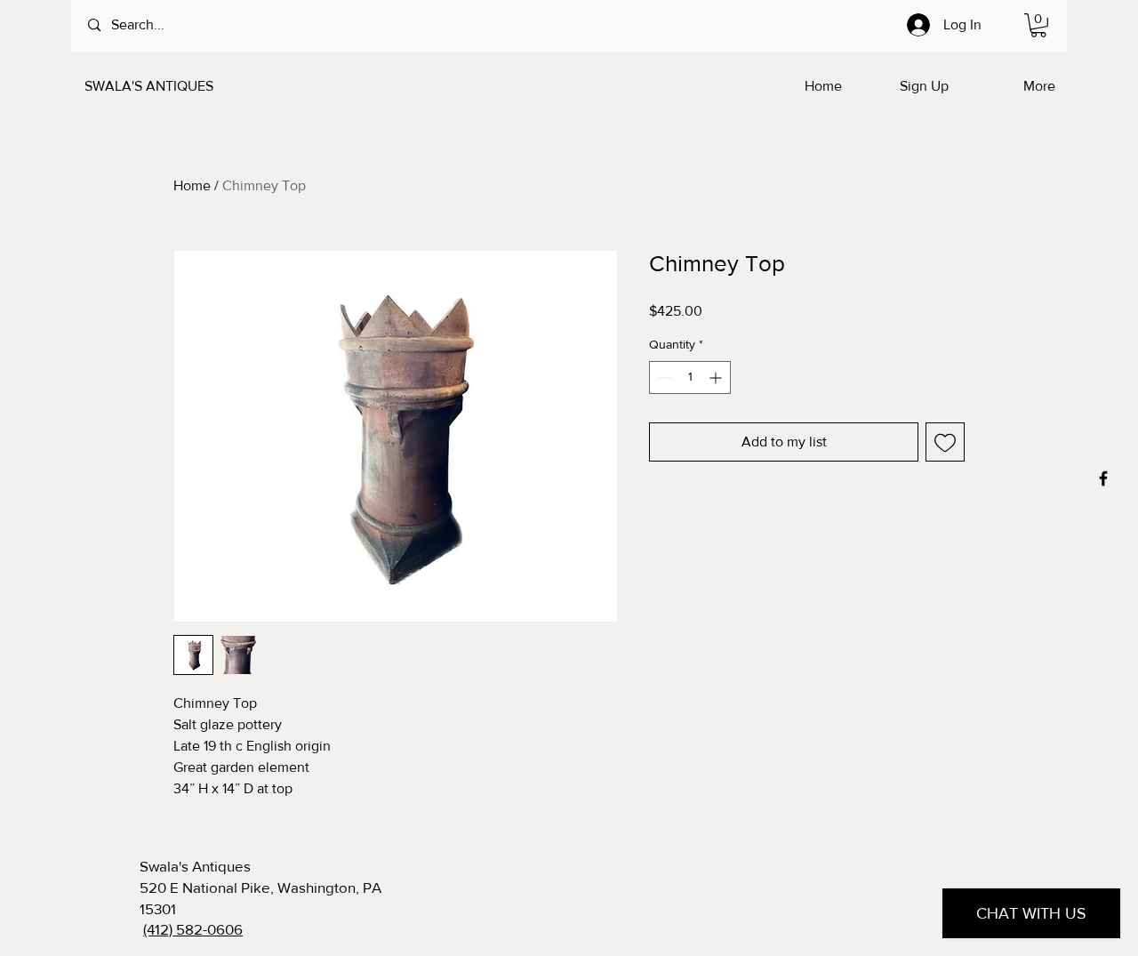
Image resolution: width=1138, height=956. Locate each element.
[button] (1038, 25)
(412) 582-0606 (193, 928)
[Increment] (717, 377)
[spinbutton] (690, 377)
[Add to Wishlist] (945, 442)
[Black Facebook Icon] (1103, 478)
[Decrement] (663, 377)
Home (192, 185)
